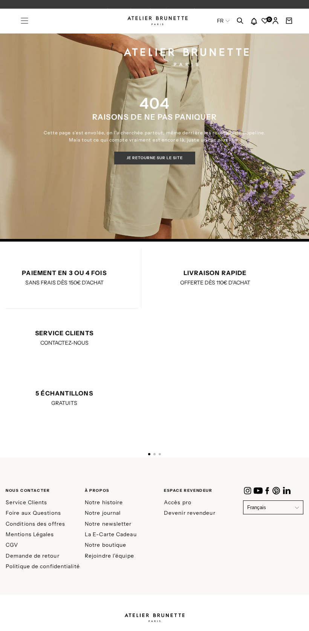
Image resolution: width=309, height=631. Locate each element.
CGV (12, 544)
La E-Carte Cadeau (111, 534)
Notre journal (103, 512)
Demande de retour (33, 555)
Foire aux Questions (33, 512)
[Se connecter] (275, 21)
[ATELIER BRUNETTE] (154, 615)
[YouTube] (258, 490)
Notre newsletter (108, 523)
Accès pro (177, 502)
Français (256, 507)
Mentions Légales (30, 534)
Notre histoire (104, 502)
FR (220, 21)
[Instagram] (247, 490)
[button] (24, 20)
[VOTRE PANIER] (289, 21)
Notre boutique (105, 544)
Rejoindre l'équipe (109, 555)
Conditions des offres (35, 523)
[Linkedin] (286, 490)
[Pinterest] (276, 490)
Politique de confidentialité (43, 566)
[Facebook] (267, 490)
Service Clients (26, 502)
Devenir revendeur (190, 512)
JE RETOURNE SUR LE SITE (155, 157)
